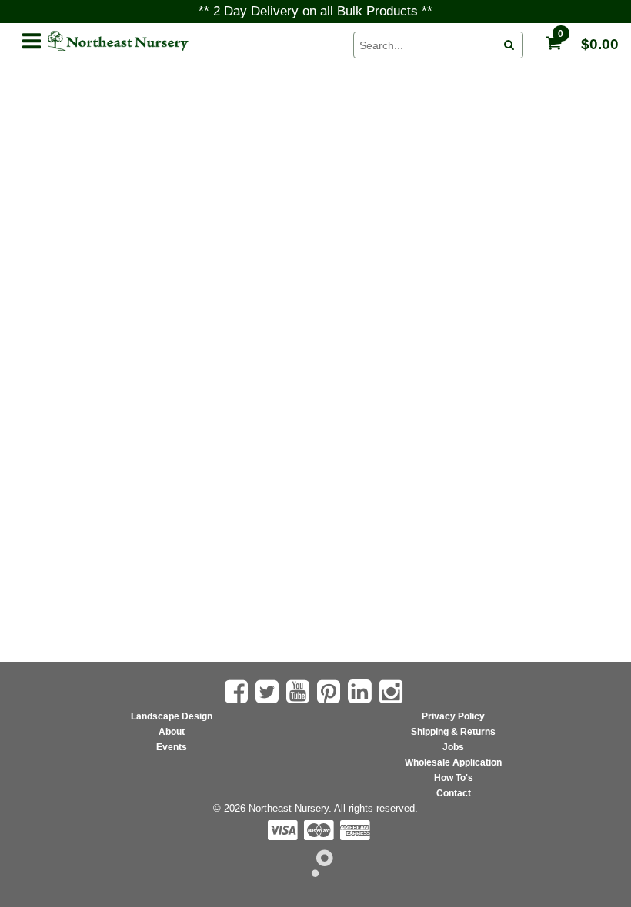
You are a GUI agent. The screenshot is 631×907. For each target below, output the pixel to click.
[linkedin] (362, 691)
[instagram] (392, 692)
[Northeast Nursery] (192, 41)
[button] (31, 38)
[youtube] (299, 692)
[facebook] (238, 692)
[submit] (509, 45)
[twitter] (268, 692)
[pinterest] (330, 692)
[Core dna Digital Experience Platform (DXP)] (316, 872)
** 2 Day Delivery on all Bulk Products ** (315, 11)
